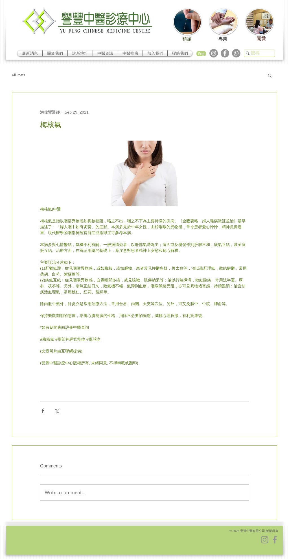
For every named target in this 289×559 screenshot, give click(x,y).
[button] (270, 75)
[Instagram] (213, 53)
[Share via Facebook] (42, 410)
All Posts (18, 75)
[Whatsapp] (236, 53)
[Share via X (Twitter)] (56, 410)
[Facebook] (225, 53)
